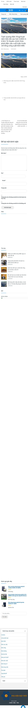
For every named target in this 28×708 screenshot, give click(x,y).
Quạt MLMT (4, 673)
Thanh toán (16, 1)
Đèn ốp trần (4, 654)
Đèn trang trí (4, 663)
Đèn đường (4, 651)
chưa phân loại (4, 638)
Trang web (3, 188)
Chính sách (9, 1)
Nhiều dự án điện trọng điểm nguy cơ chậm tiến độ (17, 254)
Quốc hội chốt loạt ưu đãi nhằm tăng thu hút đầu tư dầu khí (16, 268)
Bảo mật (12, 4)
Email (4, 180)
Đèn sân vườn (4, 660)
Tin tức (2, 1)
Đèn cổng (3, 647)
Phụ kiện (3, 670)
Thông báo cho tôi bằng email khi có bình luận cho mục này (13, 197)
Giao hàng (5, 4)
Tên (2, 173)
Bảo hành (23, 1)
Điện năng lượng (13, 14)
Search (20, 10)
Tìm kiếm (4, 616)
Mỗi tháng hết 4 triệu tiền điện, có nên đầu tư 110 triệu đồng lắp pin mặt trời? (17, 282)
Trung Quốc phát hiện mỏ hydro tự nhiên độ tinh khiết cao (16, 261)
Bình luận (4, 153)
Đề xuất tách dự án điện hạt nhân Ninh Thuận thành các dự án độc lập (17, 275)
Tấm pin (3, 676)
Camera (3, 634)
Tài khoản (25, 7)
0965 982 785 (14, 703)
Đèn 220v (3, 641)
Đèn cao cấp (4, 644)
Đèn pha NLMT (5, 657)
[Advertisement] (14, 230)
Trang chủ (3, 14)
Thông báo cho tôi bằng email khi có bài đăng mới (13, 203)
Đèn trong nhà (4, 667)
